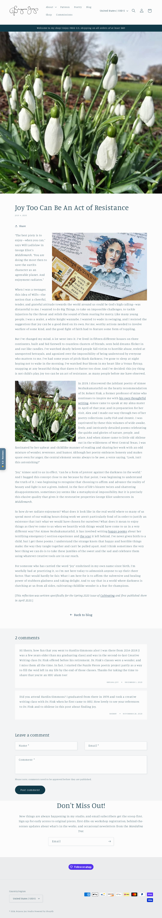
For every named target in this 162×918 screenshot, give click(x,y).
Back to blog (83, 615)
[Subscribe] (110, 841)
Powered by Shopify (44, 911)
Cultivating (107, 595)
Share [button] (22, 226)
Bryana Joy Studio (25, 911)
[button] (51, 7)
